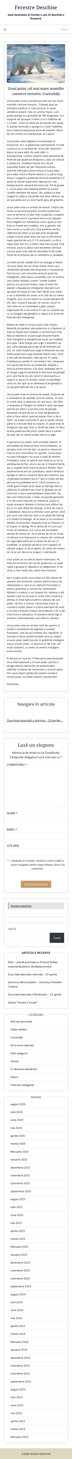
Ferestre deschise (21, 906)
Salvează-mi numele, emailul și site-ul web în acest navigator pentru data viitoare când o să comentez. (38, 864)
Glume (14, 1061)
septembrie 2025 (20, 1191)
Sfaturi (14, 1077)
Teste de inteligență (22, 1085)
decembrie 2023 (20, 1357)
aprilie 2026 (17, 1135)
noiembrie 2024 (20, 1270)
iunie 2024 (16, 1310)
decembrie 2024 (20, 1262)
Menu (64, 29)
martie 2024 (17, 1334)
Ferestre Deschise (36, 7)
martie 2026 (17, 1143)
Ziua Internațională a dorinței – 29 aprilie (32, 974)
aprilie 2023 (17, 1421)
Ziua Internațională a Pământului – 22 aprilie (34, 994)
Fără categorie (18, 1053)
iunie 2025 (16, 1215)
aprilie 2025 (17, 1231)
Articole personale (21, 1021)
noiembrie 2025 (20, 1175)
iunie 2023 (16, 1405)
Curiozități (16, 1037)
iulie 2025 (16, 1207)
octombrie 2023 (20, 1373)
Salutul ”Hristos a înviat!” (22, 1002)
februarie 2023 (19, 1437)
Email (12, 829)
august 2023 (18, 1389)
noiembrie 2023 (20, 1365)
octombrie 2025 (20, 1183)
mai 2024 (16, 1318)
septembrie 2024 (20, 1286)
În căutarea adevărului (23, 1069)
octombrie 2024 (20, 1278)
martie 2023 (17, 1429)
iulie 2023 (16, 1397)
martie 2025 (17, 1238)
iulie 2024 (16, 1302)
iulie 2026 (16, 1112)
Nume (12, 813)
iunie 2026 (16, 1120)
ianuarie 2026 (18, 1159)
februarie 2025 (19, 1246)
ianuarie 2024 (18, 1349)
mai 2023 (16, 1413)
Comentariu (17, 765)
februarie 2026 (19, 1151)
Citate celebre (18, 1029)
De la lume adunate (22, 1045)
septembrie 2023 (20, 1381)
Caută (12, 929)
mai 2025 (16, 1223)
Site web (13, 846)
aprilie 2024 (17, 1326)
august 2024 (18, 1294)
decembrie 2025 (20, 1167)
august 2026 (18, 1104)
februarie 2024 (19, 1342)
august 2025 (18, 1199)
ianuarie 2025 (18, 1254)
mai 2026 (16, 1128)
